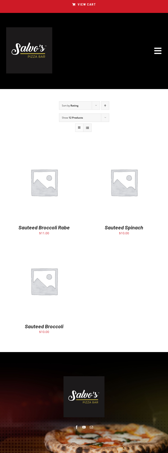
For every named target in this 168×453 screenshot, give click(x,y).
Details (56, 183)
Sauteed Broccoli (44, 326)
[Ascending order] (105, 105)
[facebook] (76, 427)
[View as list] (87, 128)
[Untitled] (29, 29)
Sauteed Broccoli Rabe (44, 227)
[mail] (91, 427)
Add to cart (35, 183)
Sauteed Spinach (124, 227)
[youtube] (84, 427)
